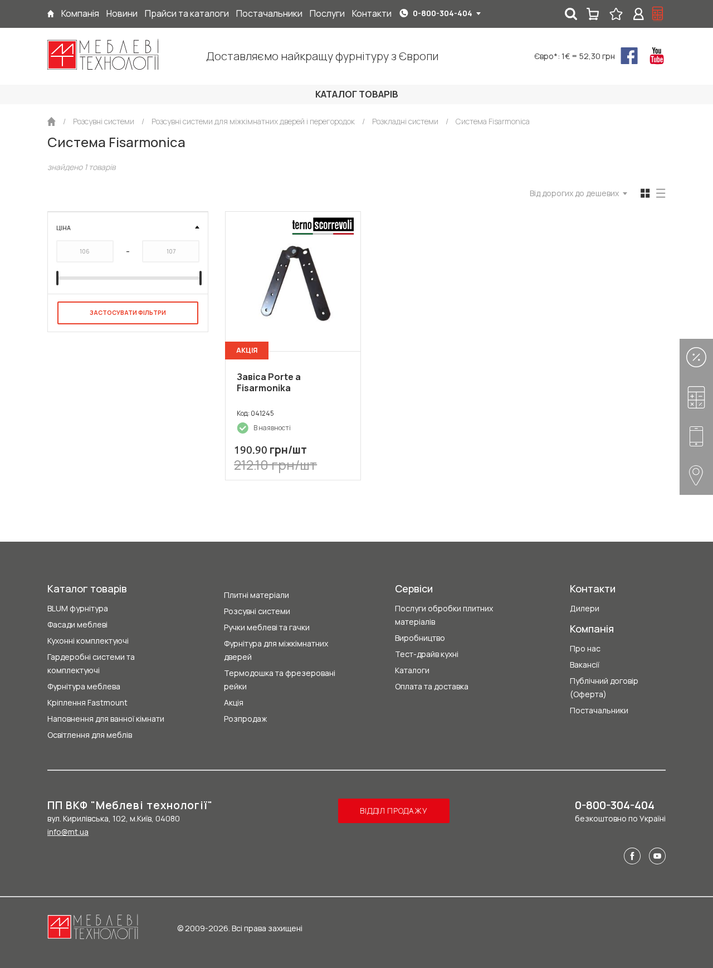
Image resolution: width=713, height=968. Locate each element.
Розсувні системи (257, 611)
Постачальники (599, 710)
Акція (233, 702)
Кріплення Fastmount (87, 702)
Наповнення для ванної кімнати (105, 718)
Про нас (585, 648)
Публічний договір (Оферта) (604, 687)
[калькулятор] (658, 14)
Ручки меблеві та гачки (267, 627)
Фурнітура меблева (83, 686)
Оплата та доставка (431, 686)
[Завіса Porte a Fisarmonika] (293, 281)
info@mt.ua (68, 831)
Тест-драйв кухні (426, 654)
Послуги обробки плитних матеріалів (444, 615)
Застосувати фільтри (128, 312)
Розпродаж (245, 718)
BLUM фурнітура (77, 608)
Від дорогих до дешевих (574, 193)
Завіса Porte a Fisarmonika (269, 382)
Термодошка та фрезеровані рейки (279, 680)
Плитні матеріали (256, 595)
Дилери (584, 608)
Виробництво (420, 638)
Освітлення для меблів (89, 734)
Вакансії (584, 664)
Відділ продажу (393, 810)
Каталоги (412, 670)
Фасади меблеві (77, 624)
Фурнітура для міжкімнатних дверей (276, 650)
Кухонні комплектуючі (88, 640)
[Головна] (50, 13)
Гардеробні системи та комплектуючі (91, 663)
